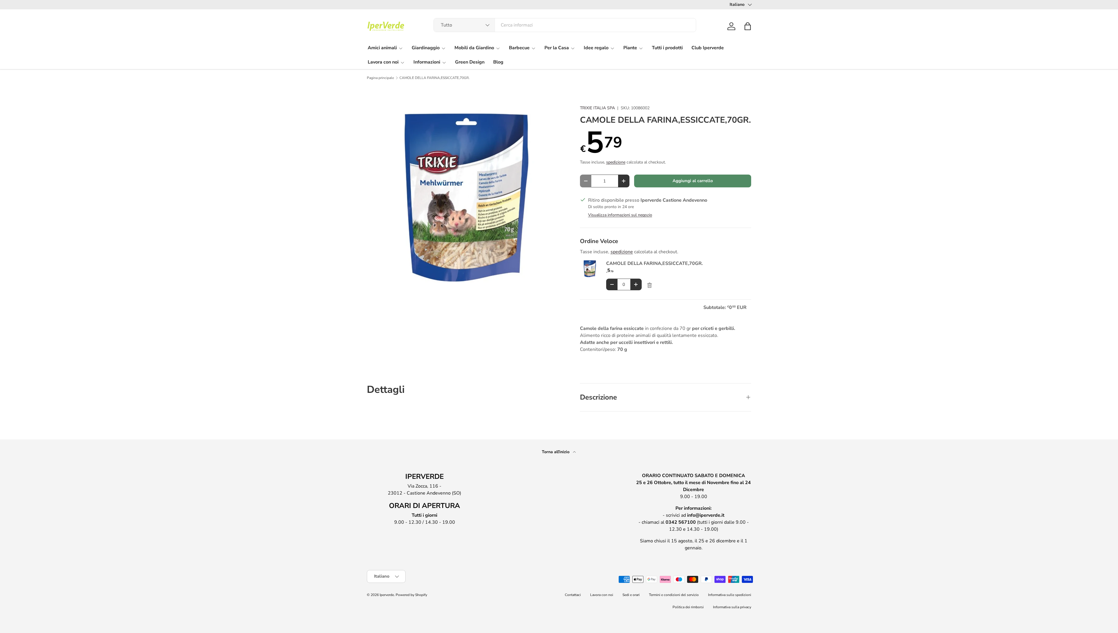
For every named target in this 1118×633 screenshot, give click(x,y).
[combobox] (565, 25)
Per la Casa (556, 48)
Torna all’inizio (556, 452)
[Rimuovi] (649, 285)
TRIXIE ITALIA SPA (597, 108)
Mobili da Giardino (474, 48)
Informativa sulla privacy (732, 607)
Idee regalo (596, 48)
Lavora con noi (383, 62)
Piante (630, 48)
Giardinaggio (426, 48)
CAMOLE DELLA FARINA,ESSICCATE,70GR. (434, 78)
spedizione (615, 162)
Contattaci (573, 594)
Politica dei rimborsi (688, 607)
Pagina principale (380, 78)
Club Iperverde (707, 48)
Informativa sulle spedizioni (729, 594)
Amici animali (382, 48)
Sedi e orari (631, 594)
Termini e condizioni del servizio (674, 594)
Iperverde (387, 594)
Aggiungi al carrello (693, 181)
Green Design (469, 62)
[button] (747, 26)
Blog (498, 62)
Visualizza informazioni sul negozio (620, 215)
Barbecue (519, 48)
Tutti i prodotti (667, 48)
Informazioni (426, 62)
